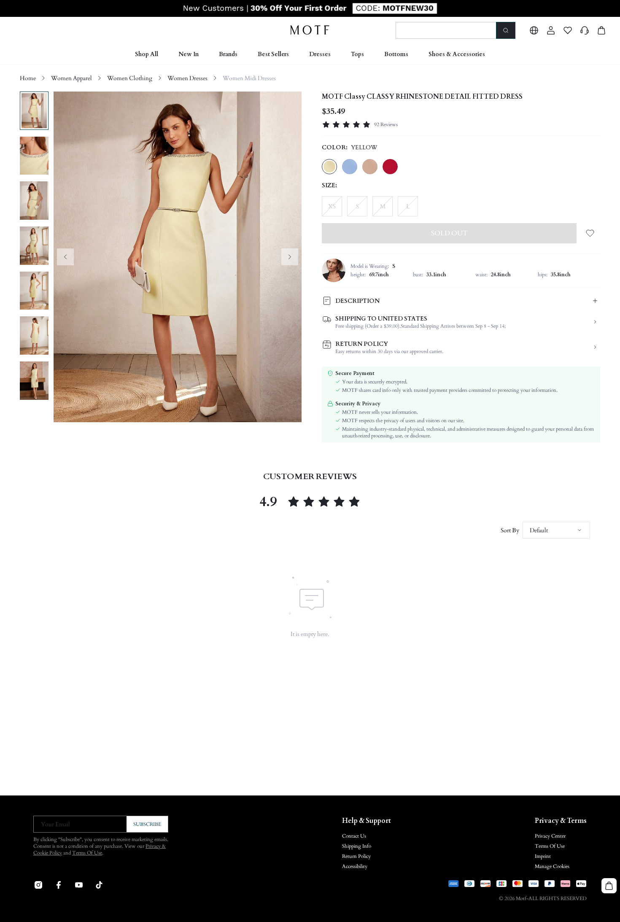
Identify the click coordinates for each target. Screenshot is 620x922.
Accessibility (354, 866)
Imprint (543, 856)
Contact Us (354, 836)
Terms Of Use (87, 853)
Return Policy (356, 856)
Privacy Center (550, 836)
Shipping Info (356, 846)
